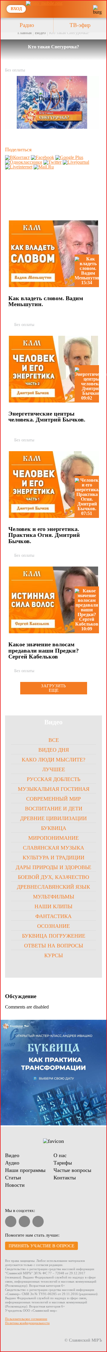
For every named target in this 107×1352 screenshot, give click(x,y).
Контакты (65, 1178)
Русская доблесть (53, 779)
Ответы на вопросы (53, 946)
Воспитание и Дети (53, 809)
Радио (27, 25)
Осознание (53, 926)
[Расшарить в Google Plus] (69, 157)
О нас (60, 1155)
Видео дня (53, 750)
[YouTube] (10, 1221)
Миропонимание (53, 838)
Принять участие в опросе (41, 1245)
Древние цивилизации (53, 818)
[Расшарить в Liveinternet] (18, 166)
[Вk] (24, 1221)
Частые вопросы (72, 1170)
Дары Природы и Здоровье (53, 867)
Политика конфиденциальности (27, 1323)
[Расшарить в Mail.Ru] (44, 166)
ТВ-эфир (80, 25)
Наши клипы (53, 906)
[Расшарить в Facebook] (42, 157)
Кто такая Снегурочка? (69, 33)
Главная (25, 33)
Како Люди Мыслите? (53, 760)
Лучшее (53, 769)
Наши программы (25, 1170)
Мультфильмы (53, 897)
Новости (15, 1185)
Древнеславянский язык (53, 887)
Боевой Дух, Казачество (53, 877)
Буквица (53, 828)
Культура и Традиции (53, 857)
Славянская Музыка (53, 848)
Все (53, 740)
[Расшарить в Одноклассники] (23, 162)
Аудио (12, 1163)
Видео (40, 33)
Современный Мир (53, 799)
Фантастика (53, 916)
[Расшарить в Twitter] (52, 162)
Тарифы (63, 1163)
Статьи (13, 1178)
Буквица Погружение (53, 936)
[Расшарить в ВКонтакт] (17, 157)
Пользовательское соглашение (26, 1319)
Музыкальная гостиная (53, 789)
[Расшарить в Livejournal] (76, 162)
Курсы (53, 955)
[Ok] (38, 1221)
